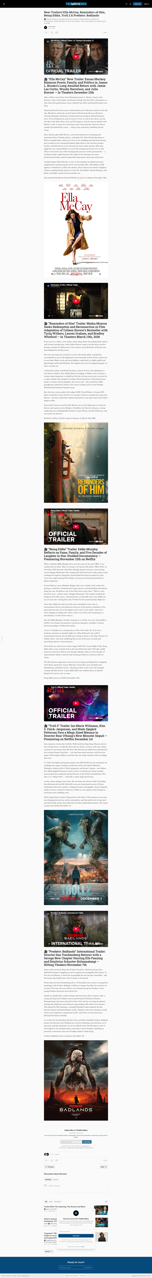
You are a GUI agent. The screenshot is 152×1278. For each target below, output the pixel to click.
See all (47, 1251)
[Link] (41, 85)
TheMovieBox (51, 26)
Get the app (83, 1275)
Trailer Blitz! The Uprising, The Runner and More (64, 1206)
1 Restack (56, 1154)
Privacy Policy (89, 1241)
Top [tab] (46, 1201)
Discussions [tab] (57, 1201)
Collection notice (25, 1275)
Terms (18, 1275)
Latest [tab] (50, 1201)
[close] (92, 1211)
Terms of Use (84, 1240)
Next (102, 1167)
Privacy (14, 1275)
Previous (51, 1167)
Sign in (146, 4)
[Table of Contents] (2, 639)
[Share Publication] (130, 4)
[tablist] (51, 1179)
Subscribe (137, 4)
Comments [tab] (48, 1179)
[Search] (126, 4)
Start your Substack (72, 1275)
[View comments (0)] (52, 32)
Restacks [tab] (55, 1179)
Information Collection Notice (75, 1241)
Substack (134, 1275)
